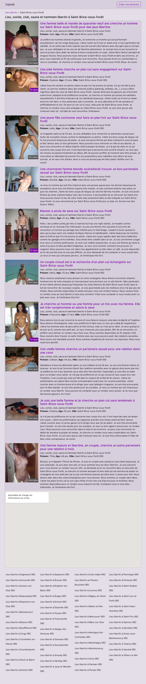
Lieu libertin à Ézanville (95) (54, 607)
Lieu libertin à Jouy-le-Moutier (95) (55, 668)
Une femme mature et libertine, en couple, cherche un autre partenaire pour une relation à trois (90, 447)
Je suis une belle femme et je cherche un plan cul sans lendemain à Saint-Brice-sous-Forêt (87, 402)
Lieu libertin (11, 12)
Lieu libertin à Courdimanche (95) (20, 651)
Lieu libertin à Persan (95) (88, 670)
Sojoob (10, 4)
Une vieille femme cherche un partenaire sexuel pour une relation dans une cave (90, 350)
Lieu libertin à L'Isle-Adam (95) (90, 574)
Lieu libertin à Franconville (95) (53, 621)
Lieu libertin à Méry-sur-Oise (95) (89, 624)
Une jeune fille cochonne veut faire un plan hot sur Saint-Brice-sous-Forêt (89, 119)
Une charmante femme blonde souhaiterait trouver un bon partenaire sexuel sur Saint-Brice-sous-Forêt (89, 170)
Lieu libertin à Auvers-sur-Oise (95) (19, 588)
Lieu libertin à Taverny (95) (122, 643)
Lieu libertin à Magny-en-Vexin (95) (90, 598)
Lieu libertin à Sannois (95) (122, 622)
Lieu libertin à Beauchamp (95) (21, 596)
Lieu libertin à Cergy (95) (18, 633)
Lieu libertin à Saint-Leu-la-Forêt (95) (123, 598)
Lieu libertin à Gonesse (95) (54, 639)
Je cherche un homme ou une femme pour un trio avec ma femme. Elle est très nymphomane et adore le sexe (90, 305)
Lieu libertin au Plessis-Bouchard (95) (87, 582)
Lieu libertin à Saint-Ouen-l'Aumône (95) (122, 608)
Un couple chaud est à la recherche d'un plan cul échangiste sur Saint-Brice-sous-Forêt (85, 263)
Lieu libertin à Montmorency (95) (89, 650)
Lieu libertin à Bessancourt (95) (19, 614)
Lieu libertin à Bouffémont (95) (21, 628)
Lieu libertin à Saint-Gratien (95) (123, 588)
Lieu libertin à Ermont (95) (53, 601)
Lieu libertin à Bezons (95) (19, 622)
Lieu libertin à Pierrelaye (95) (123, 574)
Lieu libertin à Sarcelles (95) (123, 628)
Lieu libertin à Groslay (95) (53, 655)
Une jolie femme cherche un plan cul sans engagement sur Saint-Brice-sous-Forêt (86, 71)
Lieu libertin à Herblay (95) (53, 661)
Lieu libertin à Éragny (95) (53, 596)
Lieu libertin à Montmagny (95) (90, 642)
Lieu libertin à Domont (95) (19, 670)
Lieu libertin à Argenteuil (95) (20, 574)
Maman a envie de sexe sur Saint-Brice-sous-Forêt (76, 211)
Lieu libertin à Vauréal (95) (122, 649)
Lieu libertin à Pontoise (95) (123, 580)
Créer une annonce (129, 4)
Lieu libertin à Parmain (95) (88, 664)
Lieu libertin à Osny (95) (87, 658)
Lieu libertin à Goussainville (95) (54, 647)
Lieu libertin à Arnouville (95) (20, 580)
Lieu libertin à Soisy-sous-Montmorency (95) (122, 635)
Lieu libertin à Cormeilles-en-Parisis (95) (21, 641)
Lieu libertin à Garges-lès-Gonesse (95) (53, 631)
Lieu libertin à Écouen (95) (53, 580)
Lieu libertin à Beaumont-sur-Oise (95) (21, 604)
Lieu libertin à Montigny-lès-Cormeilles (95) (89, 634)
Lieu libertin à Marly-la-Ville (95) (89, 608)
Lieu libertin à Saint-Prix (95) (123, 616)
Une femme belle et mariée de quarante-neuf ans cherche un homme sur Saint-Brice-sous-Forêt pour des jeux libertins (89, 25)
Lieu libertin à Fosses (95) (53, 613)
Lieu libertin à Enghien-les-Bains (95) (54, 588)
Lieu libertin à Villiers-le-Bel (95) (123, 657)
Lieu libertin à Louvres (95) (88, 590)
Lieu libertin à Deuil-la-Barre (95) (20, 662)
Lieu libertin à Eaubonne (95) (54, 574)
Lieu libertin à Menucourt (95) (90, 616)
